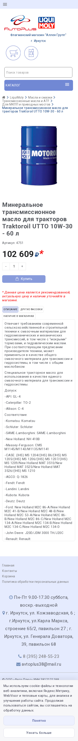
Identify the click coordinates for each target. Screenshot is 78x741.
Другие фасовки (31, 309)
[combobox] (38, 72)
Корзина (8, 576)
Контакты (9, 571)
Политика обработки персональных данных (35, 581)
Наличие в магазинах (18, 316)
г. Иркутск (38, 38)
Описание (10, 309)
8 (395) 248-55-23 (41, 656)
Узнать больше (39, 733)
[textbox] (38, 72)
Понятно (39, 721)
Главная (8, 565)
